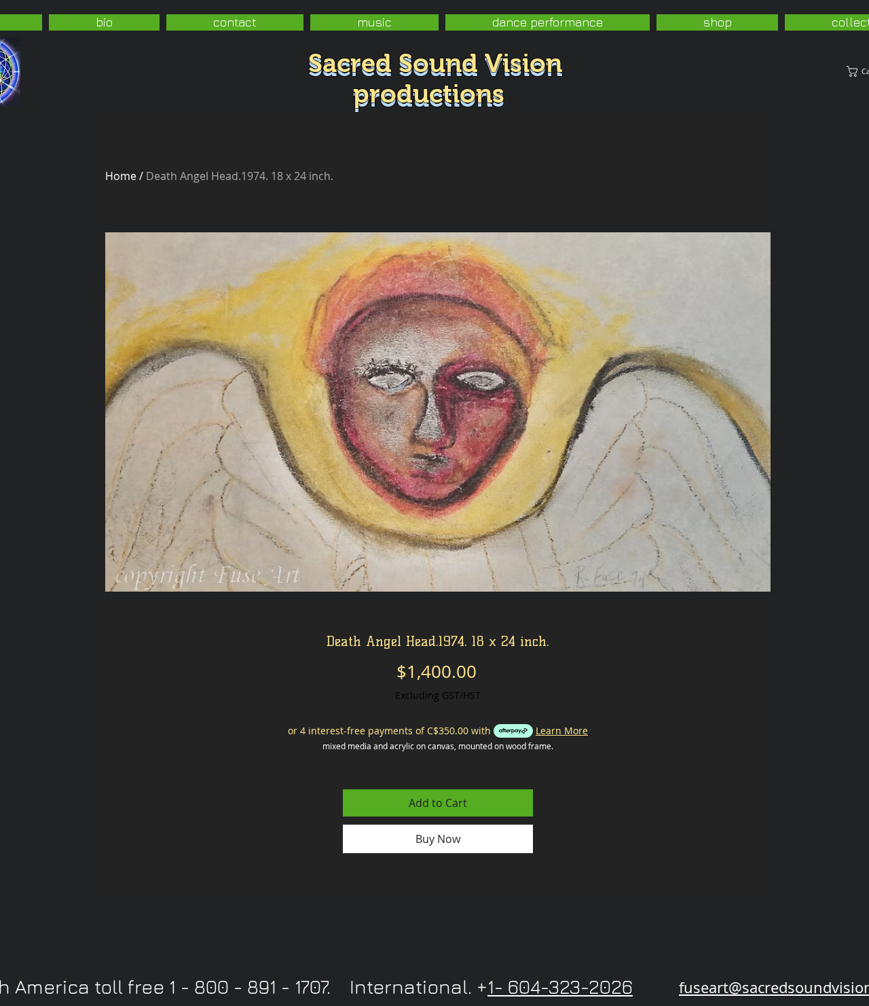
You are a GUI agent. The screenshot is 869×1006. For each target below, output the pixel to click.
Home (120, 175)
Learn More (562, 730)
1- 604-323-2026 (560, 986)
